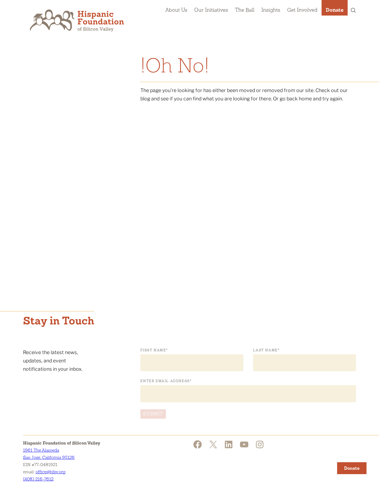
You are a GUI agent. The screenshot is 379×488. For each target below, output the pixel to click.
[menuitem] (176, 8)
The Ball (244, 10)
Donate (334, 10)
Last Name (266, 350)
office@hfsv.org (50, 471)
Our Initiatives (211, 10)
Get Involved (302, 10)
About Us (176, 10)
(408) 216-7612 (38, 479)
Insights (270, 10)
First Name (154, 350)
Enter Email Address (165, 381)
